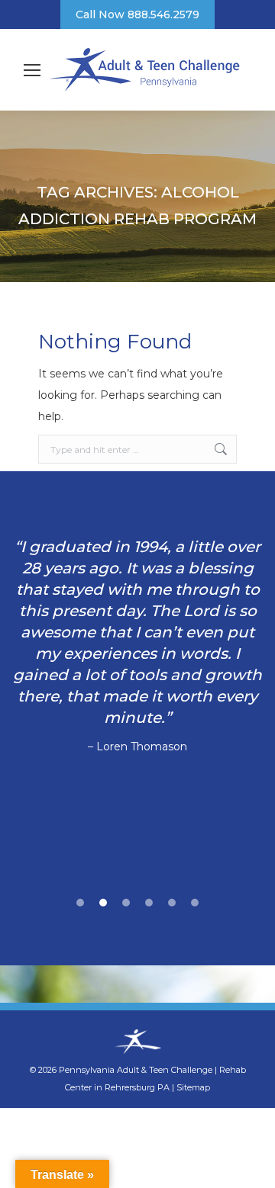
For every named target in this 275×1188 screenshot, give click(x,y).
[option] (137, 646)
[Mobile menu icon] (32, 70)
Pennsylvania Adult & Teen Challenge (137, 1069)
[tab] (80, 900)
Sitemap (193, 1087)
